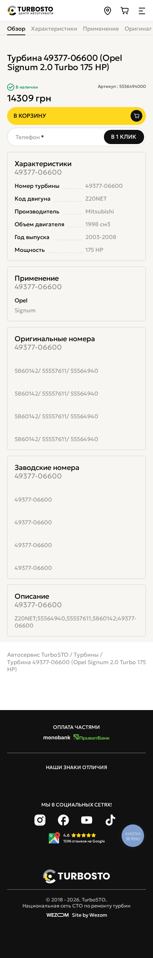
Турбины (86, 654)
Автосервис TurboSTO (37, 654)
